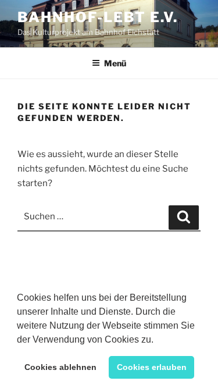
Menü (115, 63)
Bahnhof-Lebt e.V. (97, 17)
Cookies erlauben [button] (152, 367)
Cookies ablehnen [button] (60, 367)
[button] (157, 340)
